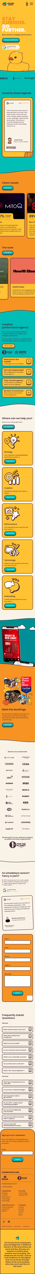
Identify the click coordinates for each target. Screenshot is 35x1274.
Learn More (10, 461)
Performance (6, 1197)
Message (8, 974)
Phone (7, 956)
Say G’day (7, 725)
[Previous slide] (26, 154)
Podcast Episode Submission (7, 1208)
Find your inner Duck (10, 40)
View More (7, 188)
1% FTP (20, 1213)
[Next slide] (30, 154)
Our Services (8, 427)
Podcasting (5, 1201)
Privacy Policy (17, 1226)
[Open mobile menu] (31, 4)
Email (6, 947)
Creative (4, 1195)
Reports (4, 1211)
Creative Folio (23, 1195)
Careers (21, 1207)
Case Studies (22, 1193)
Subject (7, 965)
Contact (21, 1211)
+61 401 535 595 (7, 1187)
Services (21, 1209)
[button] (17, 361)
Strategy (5, 1193)
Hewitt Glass (19, 287)
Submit (17, 993)
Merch (20, 1215)
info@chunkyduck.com (9, 1184)
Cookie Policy (26, 1226)
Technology (6, 1199)
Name (7, 939)
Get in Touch (8, 346)
